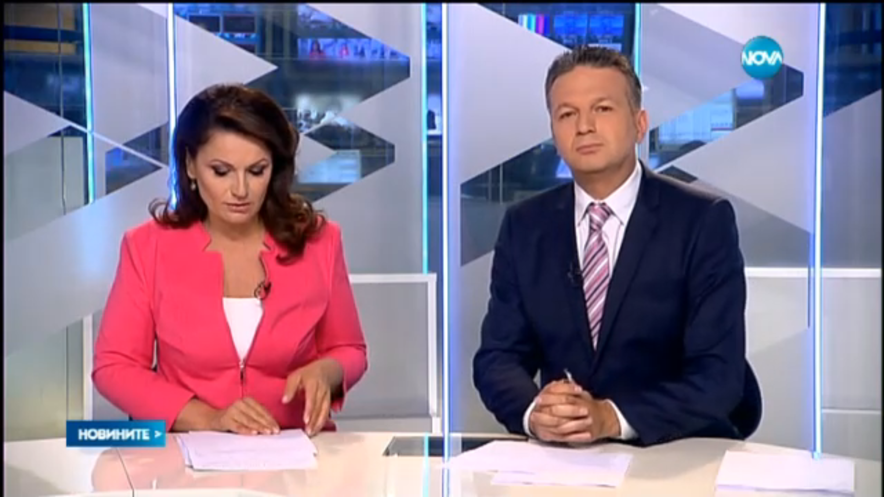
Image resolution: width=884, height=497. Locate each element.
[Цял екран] (866, 491)
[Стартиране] (7, 491)
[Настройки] (875, 8)
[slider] (116, 485)
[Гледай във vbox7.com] (875, 491)
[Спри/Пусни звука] (17, 491)
